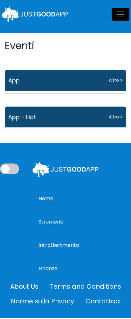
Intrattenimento (58, 245)
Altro (114, 80)
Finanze (48, 268)
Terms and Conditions (85, 286)
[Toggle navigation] (120, 14)
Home (45, 198)
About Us (24, 286)
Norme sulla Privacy (42, 301)
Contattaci (103, 301)
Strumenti (50, 221)
